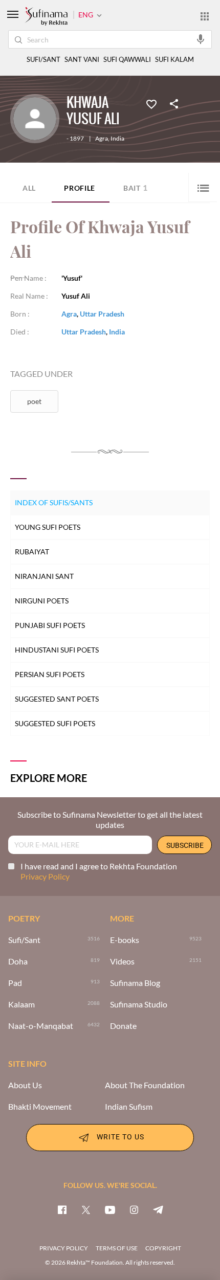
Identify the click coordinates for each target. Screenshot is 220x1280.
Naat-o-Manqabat (40, 1026)
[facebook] (62, 1209)
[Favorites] (151, 103)
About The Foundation (145, 1085)
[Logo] (46, 17)
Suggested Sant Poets (57, 698)
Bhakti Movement (40, 1107)
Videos (122, 961)
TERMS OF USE (117, 1248)
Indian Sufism (128, 1107)
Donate (123, 1026)
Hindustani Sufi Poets (57, 649)
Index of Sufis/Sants (54, 502)
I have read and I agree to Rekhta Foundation (98, 871)
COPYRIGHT (163, 1248)
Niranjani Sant (44, 576)
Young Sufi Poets (47, 527)
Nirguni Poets (42, 600)
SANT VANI (81, 59)
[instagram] (134, 1209)
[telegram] (158, 1209)
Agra (101, 139)
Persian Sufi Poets (49, 674)
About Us (25, 1085)
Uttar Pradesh (102, 313)
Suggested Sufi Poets (55, 723)
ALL (29, 188)
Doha (18, 961)
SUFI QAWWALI (127, 59)
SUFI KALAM (174, 59)
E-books (124, 940)
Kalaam (21, 1004)
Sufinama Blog (135, 983)
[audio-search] (200, 39)
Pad (15, 983)
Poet (34, 401)
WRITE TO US (120, 1136)
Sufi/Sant (24, 940)
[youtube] (110, 1209)
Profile (79, 188)
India (117, 139)
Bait (135, 187)
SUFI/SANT (43, 59)
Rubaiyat (32, 551)
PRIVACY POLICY (63, 1248)
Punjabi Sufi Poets (50, 625)
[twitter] (86, 1209)
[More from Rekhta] (204, 16)
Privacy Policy (45, 876)
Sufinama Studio (138, 1004)
